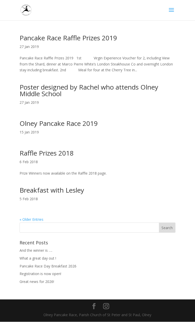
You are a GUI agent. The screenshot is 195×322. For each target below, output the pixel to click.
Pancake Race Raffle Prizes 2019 (68, 37)
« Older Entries (31, 219)
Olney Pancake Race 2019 (59, 123)
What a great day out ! (38, 258)
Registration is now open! (40, 273)
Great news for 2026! (37, 281)
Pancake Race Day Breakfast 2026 (48, 266)
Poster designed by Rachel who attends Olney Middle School (89, 90)
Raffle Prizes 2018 (47, 153)
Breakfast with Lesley (52, 190)
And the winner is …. (36, 250)
